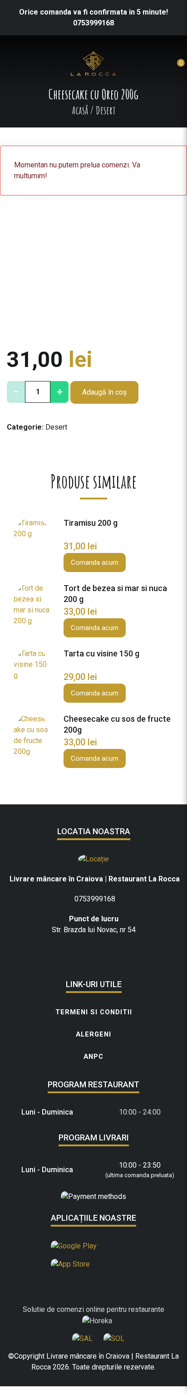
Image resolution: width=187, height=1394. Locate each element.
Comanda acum (94, 562)
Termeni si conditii (93, 1012)
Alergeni (93, 1034)
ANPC (93, 1056)
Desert (56, 427)
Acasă (80, 110)
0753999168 (93, 23)
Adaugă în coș (104, 392)
